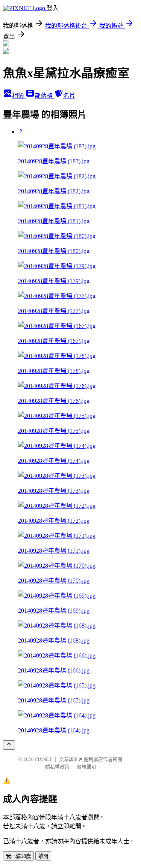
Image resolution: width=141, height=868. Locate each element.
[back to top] (9, 745)
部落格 (44, 95)
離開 (43, 856)
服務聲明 (86, 767)
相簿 (19, 95)
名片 (69, 95)
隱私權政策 (57, 767)
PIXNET (43, 759)
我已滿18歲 (18, 856)
